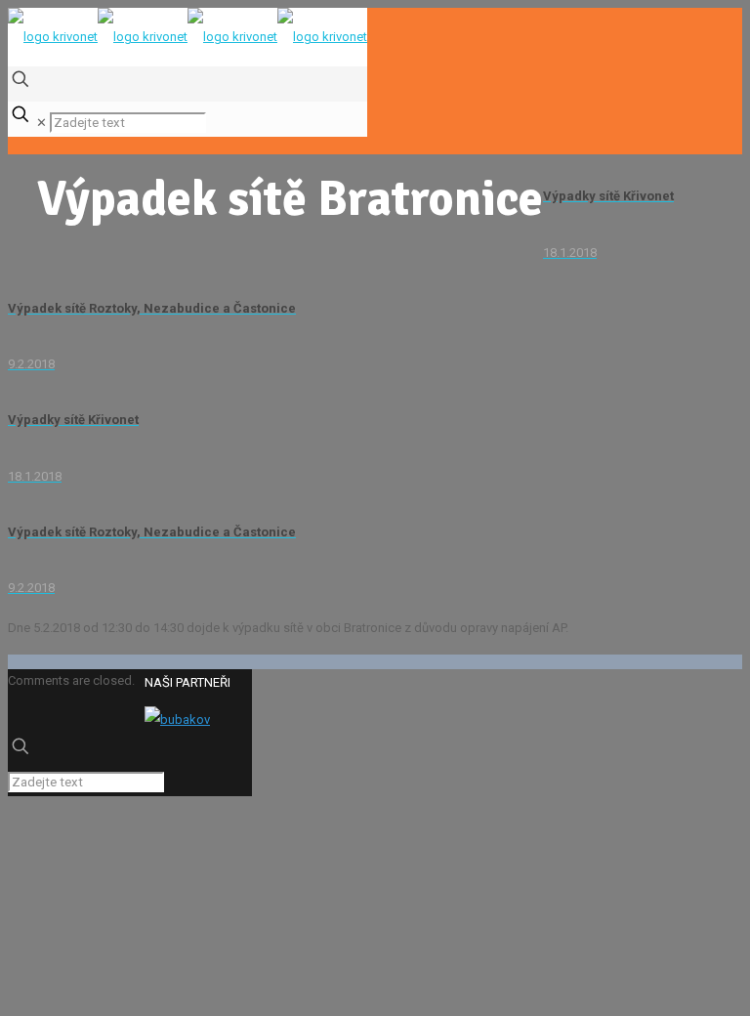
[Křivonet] (187, 37)
